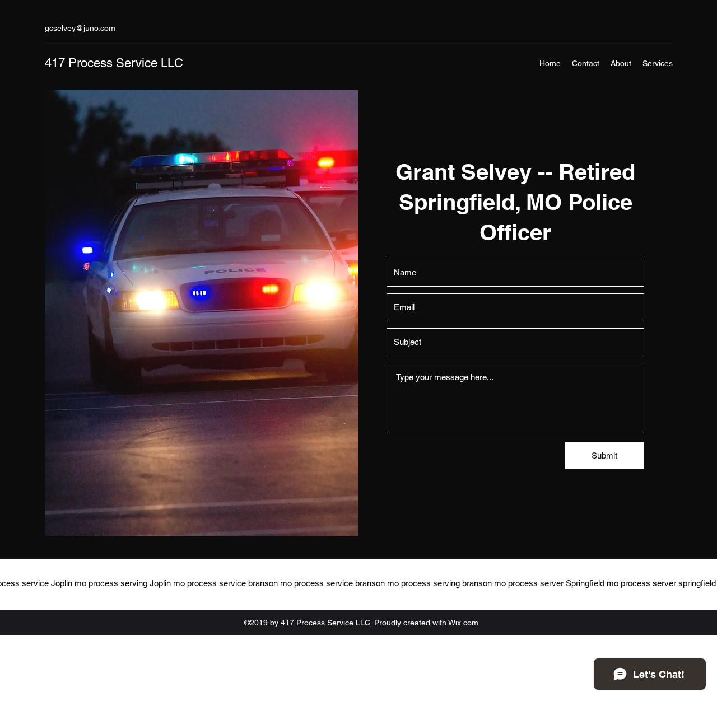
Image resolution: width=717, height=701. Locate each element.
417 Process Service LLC (114, 63)
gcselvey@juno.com (80, 28)
